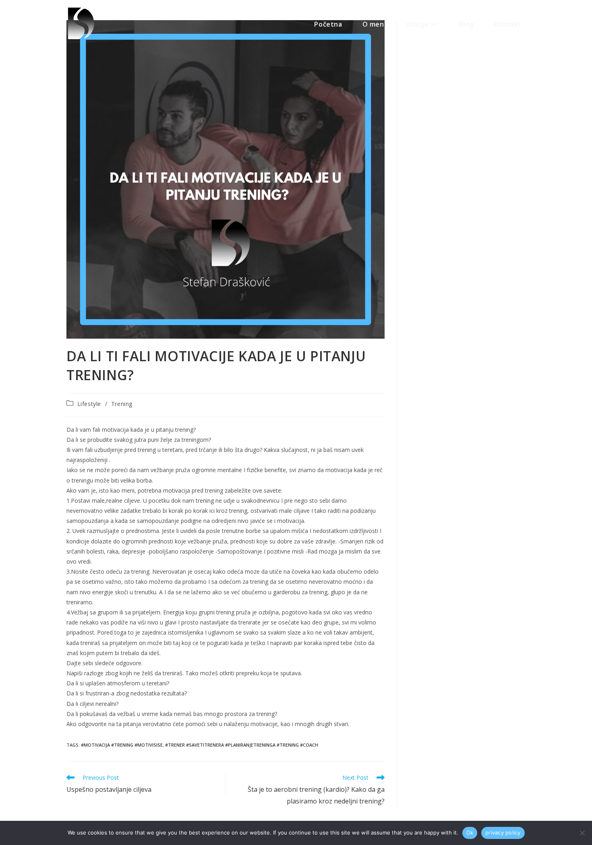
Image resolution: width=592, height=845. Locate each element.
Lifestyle (89, 404)
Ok (470, 832)
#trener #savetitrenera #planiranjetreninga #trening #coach (241, 745)
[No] (582, 833)
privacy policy (503, 832)
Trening (121, 404)
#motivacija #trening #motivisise (122, 745)
